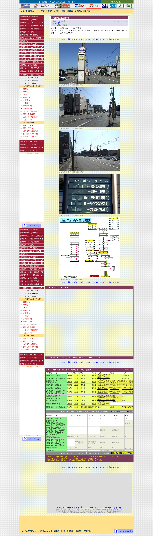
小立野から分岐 (28, 122)
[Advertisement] (31, 187)
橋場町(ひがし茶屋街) (31, 44)
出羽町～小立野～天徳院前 (63, 11)
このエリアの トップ (30, 78)
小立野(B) (26, 103)
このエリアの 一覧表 (30, 80)
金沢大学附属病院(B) (30, 117)
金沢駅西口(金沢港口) (31, 20)
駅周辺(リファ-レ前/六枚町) (33, 23)
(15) (21, 133)
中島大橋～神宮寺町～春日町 (33, 148)
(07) (21, 105)
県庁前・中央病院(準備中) (32, 62)
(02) (21, 91)
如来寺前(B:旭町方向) (30, 134)
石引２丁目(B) (28, 128)
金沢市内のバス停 (45, 11)
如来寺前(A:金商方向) (31, 131)
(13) (21, 128)
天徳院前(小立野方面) (82, 11)
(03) (21, 94)
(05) (21, 100)
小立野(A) (26, 100)
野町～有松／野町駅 (30, 65)
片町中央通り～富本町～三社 (33, 59)
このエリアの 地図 (29, 83)
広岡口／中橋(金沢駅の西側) (33, 26)
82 (88, 39)
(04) (21, 97)
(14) (21, 131)
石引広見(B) (27, 120)
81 (81, 39)
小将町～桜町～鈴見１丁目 (32, 141)
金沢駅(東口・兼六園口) (31, 17)
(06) (21, 103)
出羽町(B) (26, 92)
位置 (113, 39)
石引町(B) (26, 97)
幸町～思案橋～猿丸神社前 (32, 71)
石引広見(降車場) (29, 114)
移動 (21, 17)
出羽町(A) (26, 89)
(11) (21, 119)
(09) (21, 114)
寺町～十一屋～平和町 (31, 68)
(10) (21, 117)
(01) (21, 89)
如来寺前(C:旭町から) (30, 136)
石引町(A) (26, 94)
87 (102, 39)
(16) (21, 136)
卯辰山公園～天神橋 (30, 151)
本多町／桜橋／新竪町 (31, 53)
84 (95, 39)
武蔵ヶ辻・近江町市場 (31, 29)
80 (74, 39)
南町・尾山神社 (28, 32)
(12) (21, 125)
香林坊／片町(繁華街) (31, 35)
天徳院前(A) (27, 106)
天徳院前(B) (27, 108)
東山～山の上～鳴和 (30, 145)
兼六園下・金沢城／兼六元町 (33, 47)
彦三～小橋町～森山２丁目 (32, 56)
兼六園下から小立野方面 (32, 86)
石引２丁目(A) (28, 125)
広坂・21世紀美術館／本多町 (33, 50)
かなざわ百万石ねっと (29, 11)
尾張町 (25, 41)
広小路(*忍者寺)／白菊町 (32, 38)
